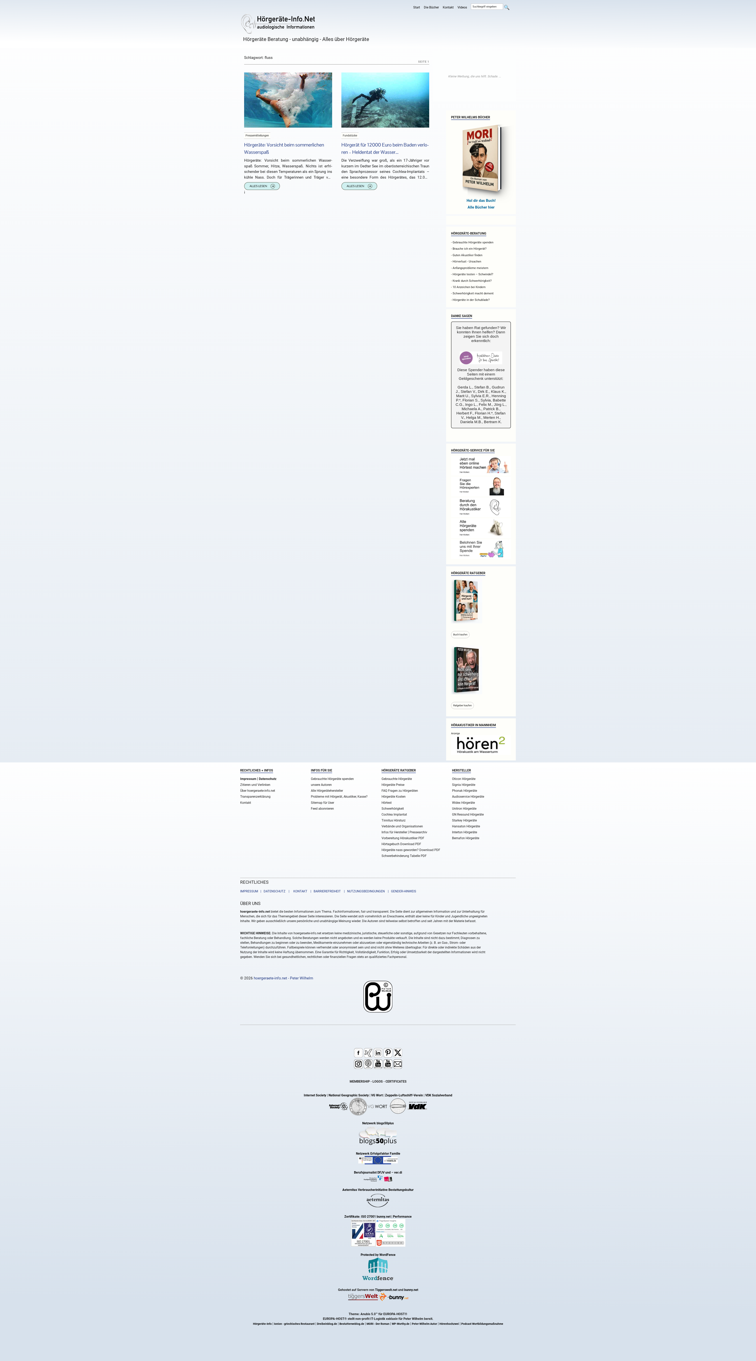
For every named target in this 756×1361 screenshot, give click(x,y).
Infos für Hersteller (394, 832)
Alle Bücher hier (481, 207)
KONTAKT (299, 891)
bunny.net (411, 1290)
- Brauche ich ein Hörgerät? (468, 248)
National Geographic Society (349, 1095)
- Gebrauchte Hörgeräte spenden (472, 242)
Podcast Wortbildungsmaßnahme (482, 1324)
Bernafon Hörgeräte (465, 838)
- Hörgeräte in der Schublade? (470, 300)
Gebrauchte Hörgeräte (397, 779)
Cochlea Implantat (394, 814)
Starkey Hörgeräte (464, 820)
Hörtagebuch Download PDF (401, 844)
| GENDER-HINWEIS (400, 891)
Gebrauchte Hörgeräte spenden (332, 779)
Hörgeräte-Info (262, 1324)
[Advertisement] (474, 76)
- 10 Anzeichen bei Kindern (468, 287)
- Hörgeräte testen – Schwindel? (472, 274)
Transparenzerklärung (255, 796)
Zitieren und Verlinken (255, 785)
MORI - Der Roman (378, 1324)
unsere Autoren (321, 785)
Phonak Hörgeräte (464, 791)
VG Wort (377, 1095)
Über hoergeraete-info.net (257, 791)
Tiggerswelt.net (386, 1290)
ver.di (398, 1172)
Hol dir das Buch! (481, 200)
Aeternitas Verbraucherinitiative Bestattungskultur (378, 1190)
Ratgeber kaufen (462, 705)
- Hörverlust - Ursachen (466, 261)
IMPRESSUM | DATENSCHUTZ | (265, 891)
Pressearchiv (418, 832)
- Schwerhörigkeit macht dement (472, 293)
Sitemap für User (322, 803)
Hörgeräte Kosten (394, 796)
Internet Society (315, 1095)
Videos (462, 7)
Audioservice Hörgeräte (468, 796)
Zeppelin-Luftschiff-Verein (404, 1095)
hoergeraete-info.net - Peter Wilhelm (283, 978)
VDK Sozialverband (438, 1095)
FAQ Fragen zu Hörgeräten (400, 791)
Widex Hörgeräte (463, 803)
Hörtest (387, 803)
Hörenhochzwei (449, 1324)
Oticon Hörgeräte (463, 779)
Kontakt (448, 7)
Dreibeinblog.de (327, 1324)
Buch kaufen (460, 634)
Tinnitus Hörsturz (394, 820)
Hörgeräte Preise (393, 785)
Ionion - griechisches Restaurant (294, 1324)
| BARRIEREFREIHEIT (324, 891)
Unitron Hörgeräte (464, 808)
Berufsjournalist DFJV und (372, 1172)
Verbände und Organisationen (402, 826)
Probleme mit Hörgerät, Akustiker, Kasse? (339, 796)
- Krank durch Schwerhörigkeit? (471, 281)
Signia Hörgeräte (463, 785)
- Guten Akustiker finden (466, 255)
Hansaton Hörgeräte (466, 826)
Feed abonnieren (322, 808)
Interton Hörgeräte (464, 832)
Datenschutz (267, 779)
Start (416, 7)
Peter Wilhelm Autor (424, 1324)
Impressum (248, 779)
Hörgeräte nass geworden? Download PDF (411, 850)
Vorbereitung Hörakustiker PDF (403, 838)
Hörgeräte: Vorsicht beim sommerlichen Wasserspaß (284, 148)
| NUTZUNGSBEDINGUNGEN (363, 891)
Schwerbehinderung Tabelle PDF (404, 856)
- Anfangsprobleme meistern (469, 268)
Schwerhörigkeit (393, 808)
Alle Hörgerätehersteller (327, 791)
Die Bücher (431, 7)
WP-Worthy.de (401, 1324)
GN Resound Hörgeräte (468, 814)
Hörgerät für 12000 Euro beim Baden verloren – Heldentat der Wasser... (385, 148)
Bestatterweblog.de (351, 1324)
